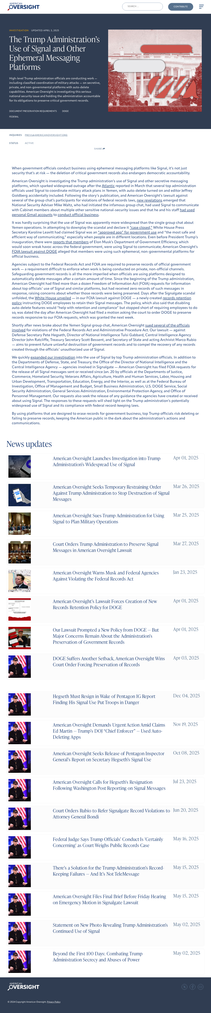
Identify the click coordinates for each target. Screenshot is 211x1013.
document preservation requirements (33, 111)
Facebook (192, 987)
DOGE (65, 111)
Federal (14, 117)
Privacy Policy (53, 1002)
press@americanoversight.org (46, 135)
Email (200, 987)
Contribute (181, 7)
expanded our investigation (52, 358)
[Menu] (201, 6)
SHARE (98, 149)
